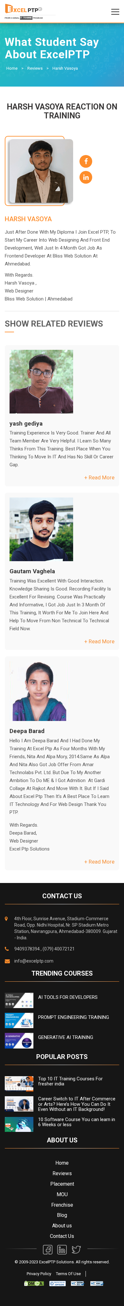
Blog (62, 1215)
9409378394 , (28, 948)
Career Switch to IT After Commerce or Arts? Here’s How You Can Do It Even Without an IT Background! (76, 1104)
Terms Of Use (68, 1273)
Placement (62, 1184)
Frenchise (62, 1205)
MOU (62, 1194)
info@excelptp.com (33, 961)
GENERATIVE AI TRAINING (65, 1037)
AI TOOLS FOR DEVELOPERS (68, 997)
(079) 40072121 (59, 948)
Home (11, 68)
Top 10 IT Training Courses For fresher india (70, 1081)
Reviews (35, 68)
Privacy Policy (39, 1273)
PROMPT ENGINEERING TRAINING (73, 1017)
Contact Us (62, 1236)
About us (62, 1226)
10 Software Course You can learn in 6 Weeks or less (76, 1122)
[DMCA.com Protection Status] (34, 1283)
